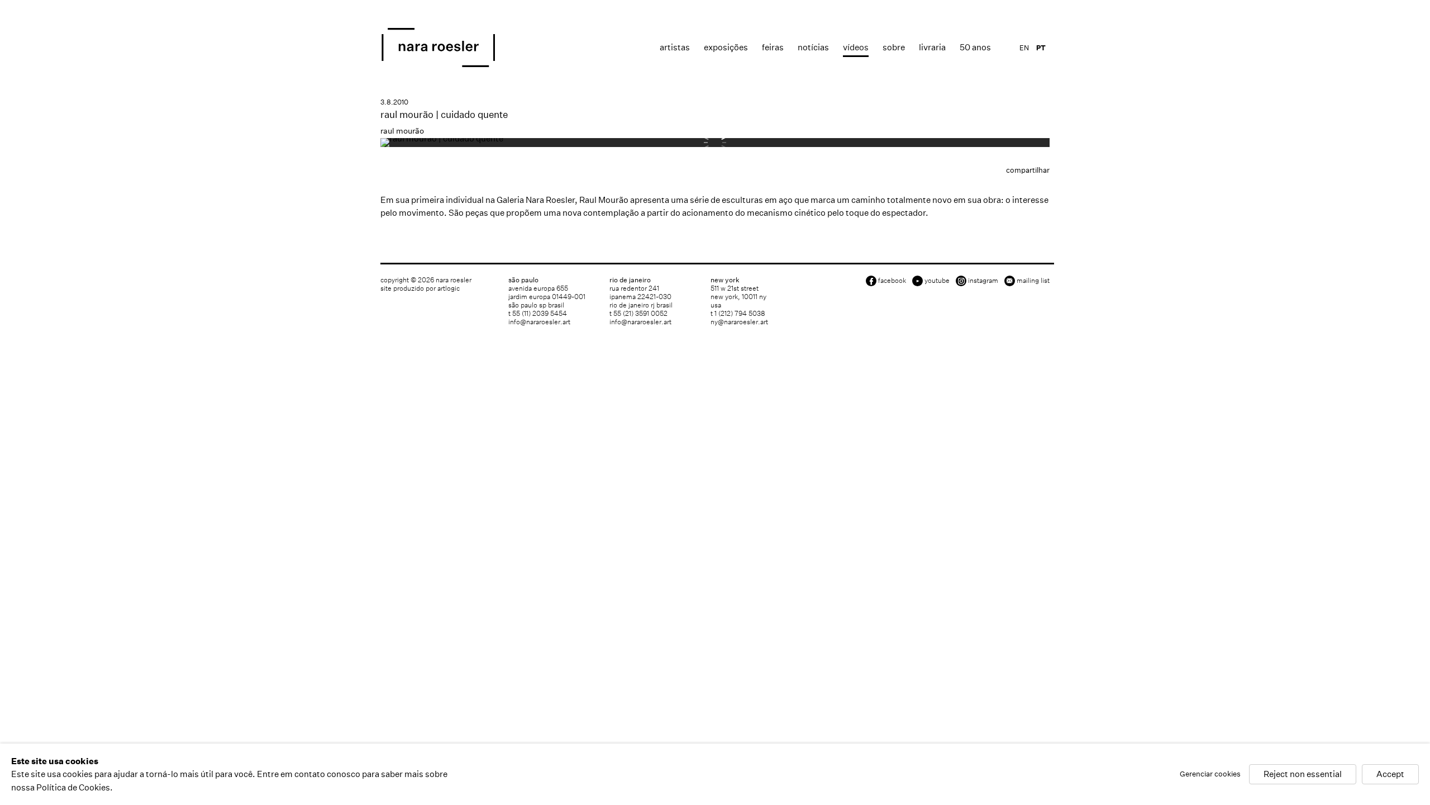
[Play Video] (441, 138)
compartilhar (1028, 170)
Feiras (773, 47)
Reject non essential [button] (1303, 774)
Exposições (726, 47)
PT (1041, 48)
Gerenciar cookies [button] (1210, 774)
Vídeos (856, 47)
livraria (932, 47)
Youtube (937, 280)
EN (1024, 48)
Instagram (983, 280)
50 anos (975, 47)
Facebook (892, 280)
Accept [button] (1390, 774)
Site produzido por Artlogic (420, 288)
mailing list (1033, 280)
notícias (813, 47)
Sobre (894, 47)
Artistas (675, 47)
